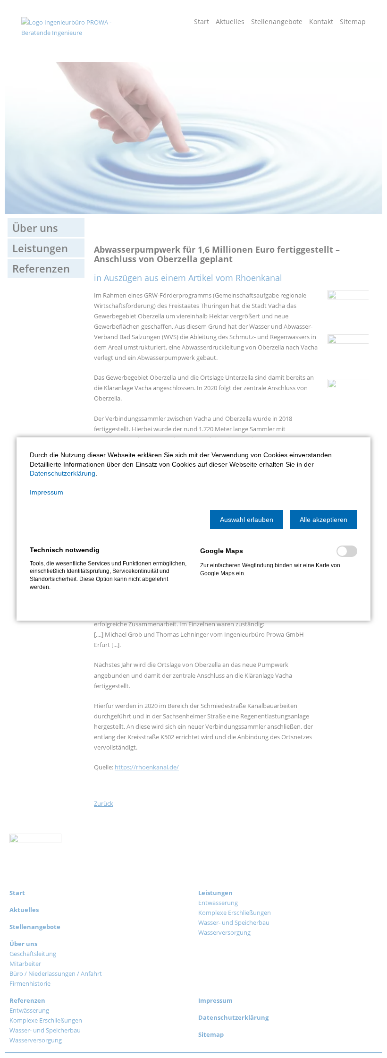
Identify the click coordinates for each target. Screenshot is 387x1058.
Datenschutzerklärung (62, 473)
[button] (246, 519)
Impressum (46, 492)
